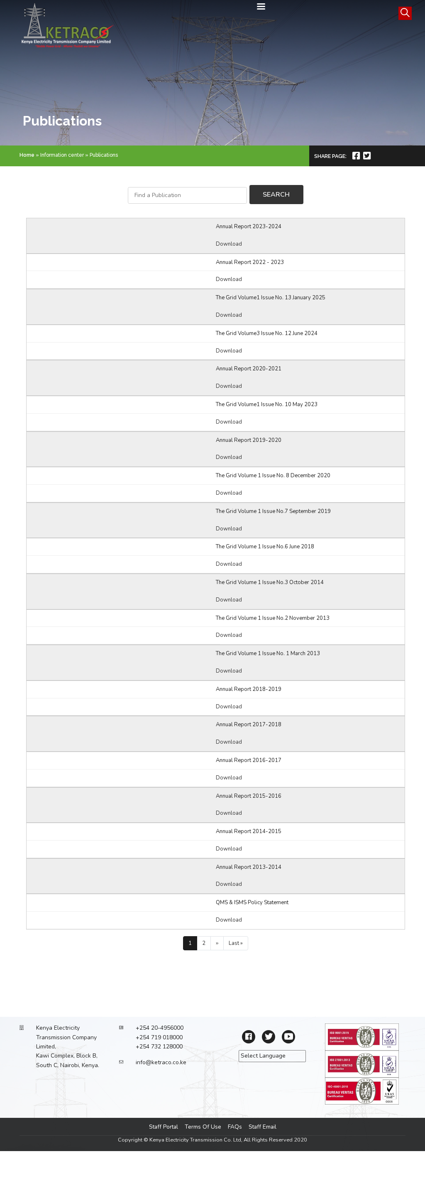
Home (27, 155)
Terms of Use (203, 1127)
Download (229, 244)
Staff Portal (163, 1127)
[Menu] (261, 7)
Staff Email (262, 1127)
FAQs (235, 1127)
